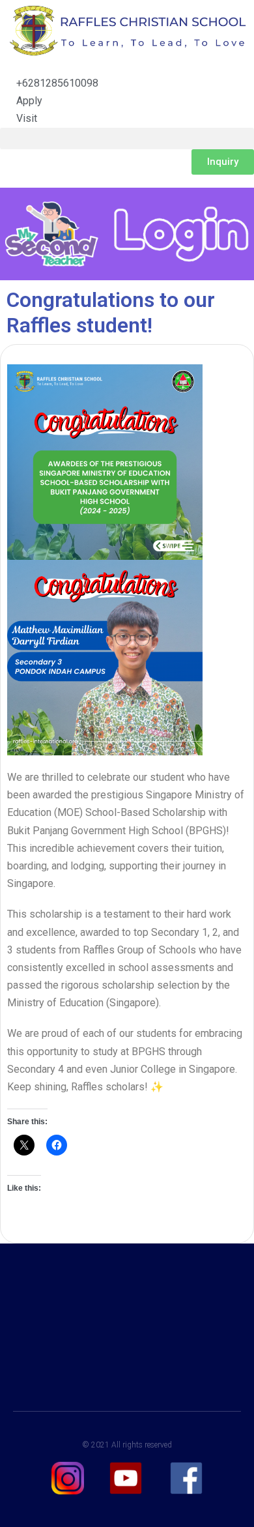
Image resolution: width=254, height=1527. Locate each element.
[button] (127, 138)
